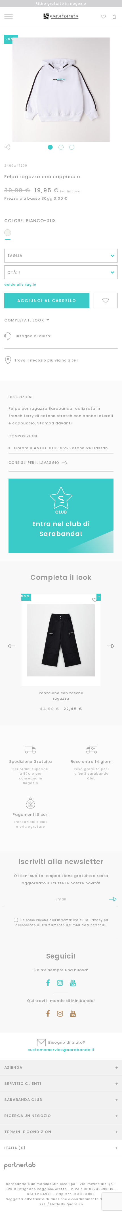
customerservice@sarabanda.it (61, 1049)
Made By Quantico (66, 1204)
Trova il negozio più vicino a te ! (46, 360)
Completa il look (24, 320)
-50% (24, 596)
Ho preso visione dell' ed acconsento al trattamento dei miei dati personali (61, 922)
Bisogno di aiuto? (34, 336)
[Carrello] (114, 16)
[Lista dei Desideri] (103, 16)
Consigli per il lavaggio (34, 463)
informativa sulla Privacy (80, 920)
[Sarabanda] (61, 16)
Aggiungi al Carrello (46, 300)
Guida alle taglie (20, 284)
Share (7, 147)
